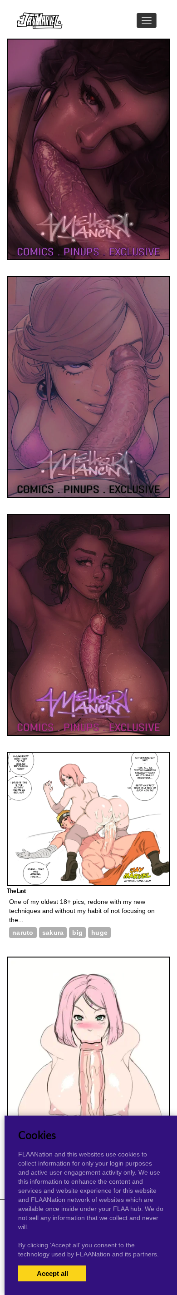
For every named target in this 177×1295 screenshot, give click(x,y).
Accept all (52, 1273)
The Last (16, 891)
